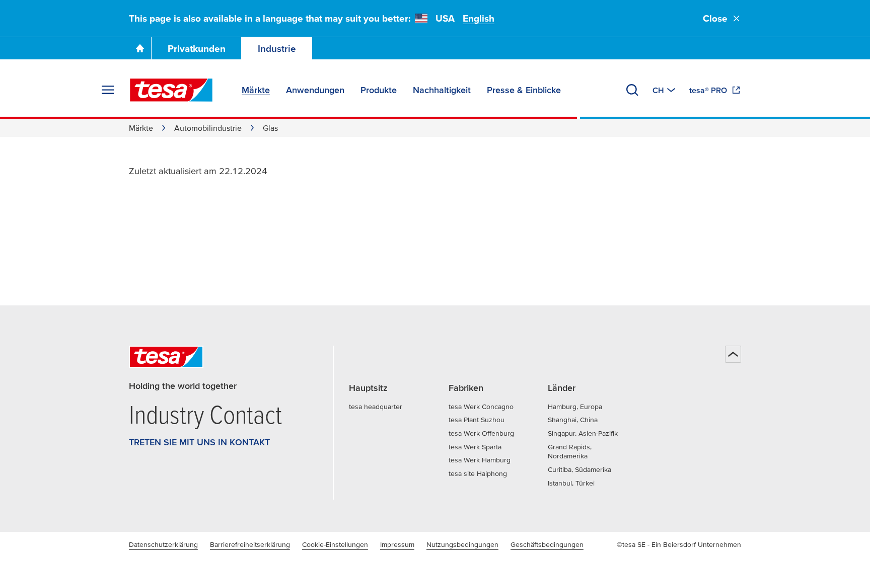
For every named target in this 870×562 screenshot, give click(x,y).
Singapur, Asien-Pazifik (583, 433)
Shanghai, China (573, 420)
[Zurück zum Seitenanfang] (733, 354)
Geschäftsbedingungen (547, 544)
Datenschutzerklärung (163, 544)
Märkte (141, 127)
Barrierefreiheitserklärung (250, 544)
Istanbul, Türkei (571, 483)
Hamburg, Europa (575, 407)
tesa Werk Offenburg (481, 433)
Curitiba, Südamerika (579, 469)
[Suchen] (632, 90)
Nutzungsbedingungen (462, 544)
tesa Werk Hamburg (480, 460)
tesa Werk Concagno (481, 407)
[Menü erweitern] (108, 90)
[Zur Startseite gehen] (140, 48)
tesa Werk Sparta (475, 447)
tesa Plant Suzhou (476, 420)
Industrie (277, 48)
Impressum (397, 544)
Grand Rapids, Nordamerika (570, 451)
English (478, 18)
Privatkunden (197, 48)
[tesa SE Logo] (171, 90)
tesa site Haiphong (478, 473)
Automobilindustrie (208, 127)
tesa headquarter (375, 407)
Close (715, 18)
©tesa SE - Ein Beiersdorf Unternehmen (679, 544)
